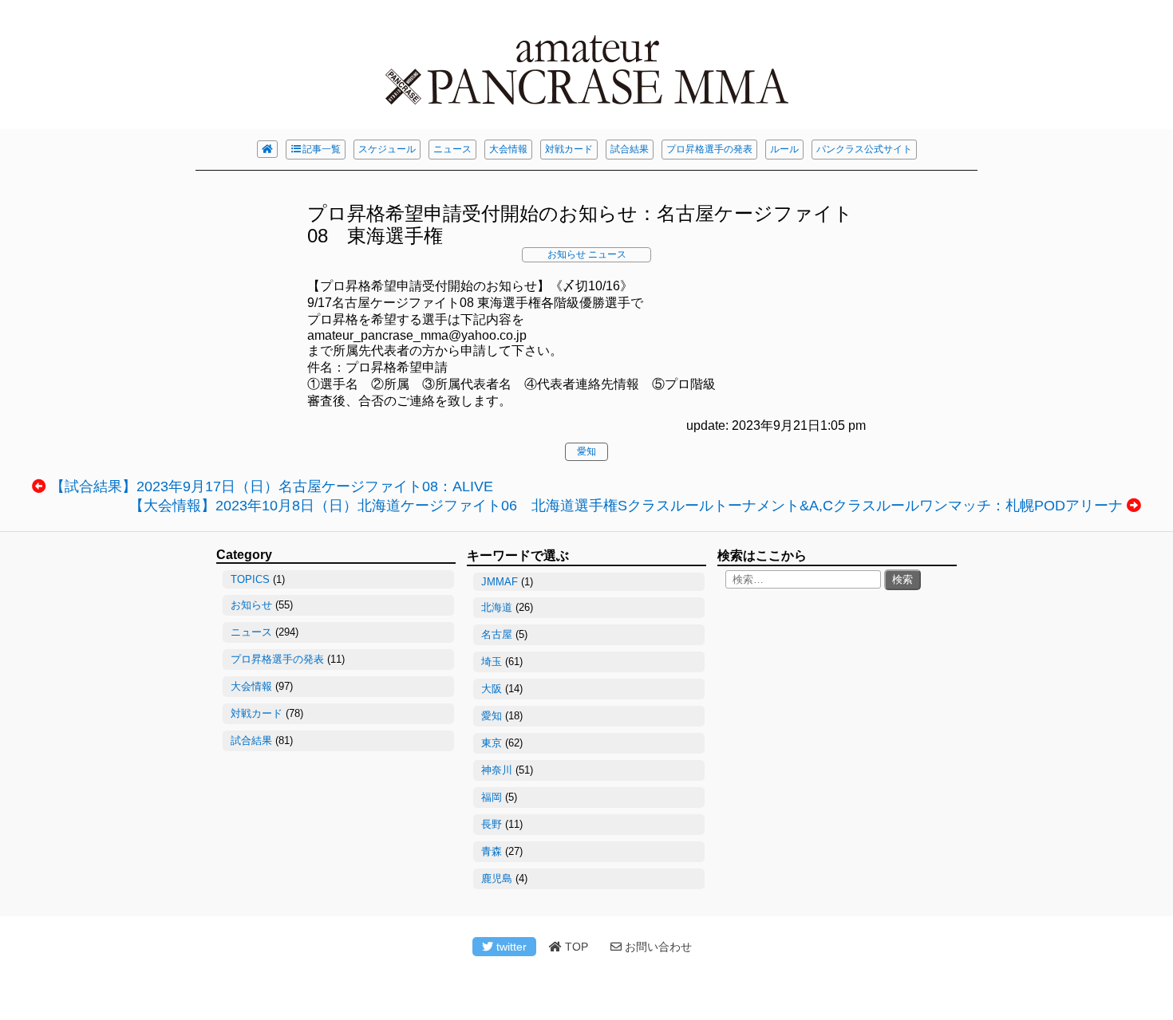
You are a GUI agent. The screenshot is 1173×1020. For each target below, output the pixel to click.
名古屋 (496, 634)
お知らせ (566, 254)
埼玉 (491, 662)
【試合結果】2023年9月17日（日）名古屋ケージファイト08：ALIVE (271, 486)
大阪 (491, 689)
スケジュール (387, 149)
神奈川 (496, 770)
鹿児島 (496, 878)
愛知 (586, 451)
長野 (491, 824)
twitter (510, 946)
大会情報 (508, 149)
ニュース (452, 149)
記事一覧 (321, 149)
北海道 (496, 607)
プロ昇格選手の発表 (709, 149)
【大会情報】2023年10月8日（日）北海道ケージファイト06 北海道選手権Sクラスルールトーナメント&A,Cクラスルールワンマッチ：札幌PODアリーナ (626, 506)
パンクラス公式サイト (864, 149)
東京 (491, 743)
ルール (784, 149)
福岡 (491, 797)
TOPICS (250, 579)
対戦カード (569, 149)
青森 (491, 851)
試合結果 (629, 149)
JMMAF (499, 582)
